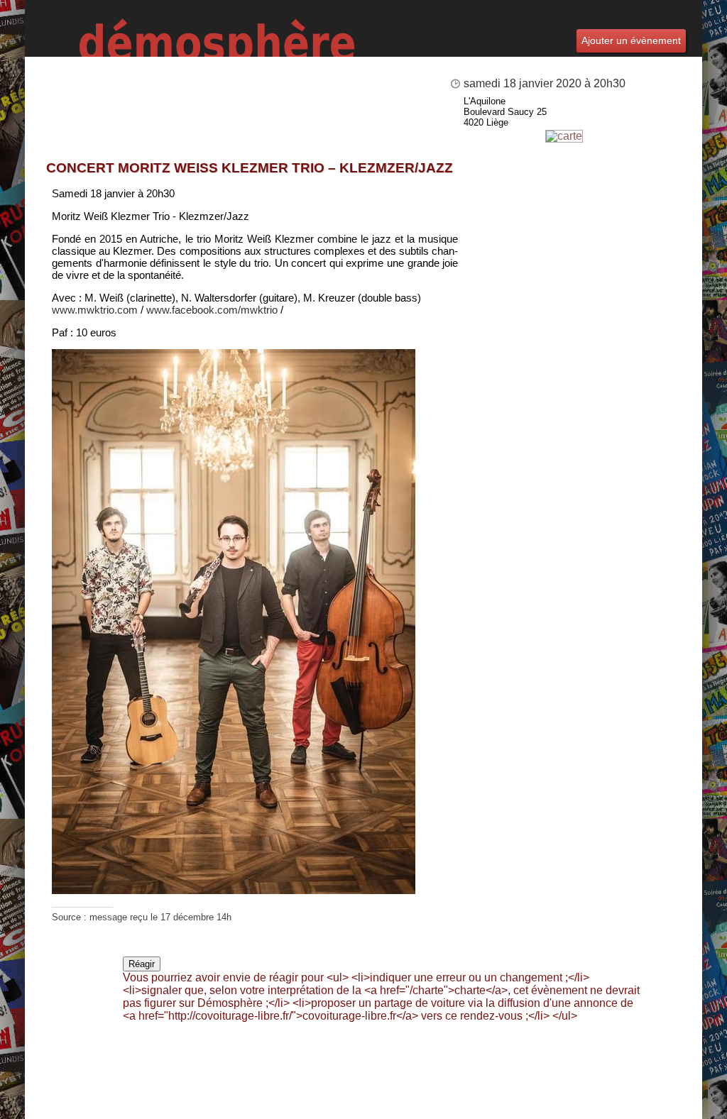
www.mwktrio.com (95, 310)
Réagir (142, 964)
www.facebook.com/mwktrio (212, 310)
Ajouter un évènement (631, 40)
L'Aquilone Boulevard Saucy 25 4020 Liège (505, 112)
